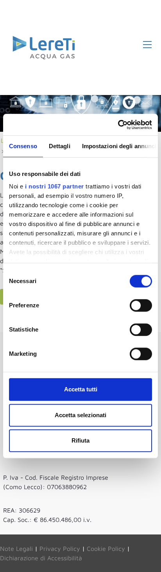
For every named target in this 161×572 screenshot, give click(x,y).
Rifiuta (80, 440)
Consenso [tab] (23, 146)
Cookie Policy (106, 548)
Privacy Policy (59, 548)
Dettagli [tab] (59, 146)
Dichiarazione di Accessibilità (41, 557)
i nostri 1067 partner (54, 186)
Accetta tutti (80, 389)
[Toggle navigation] (147, 44)
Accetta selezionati (80, 415)
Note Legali (16, 548)
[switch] (141, 305)
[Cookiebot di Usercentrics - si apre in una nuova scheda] (118, 125)
